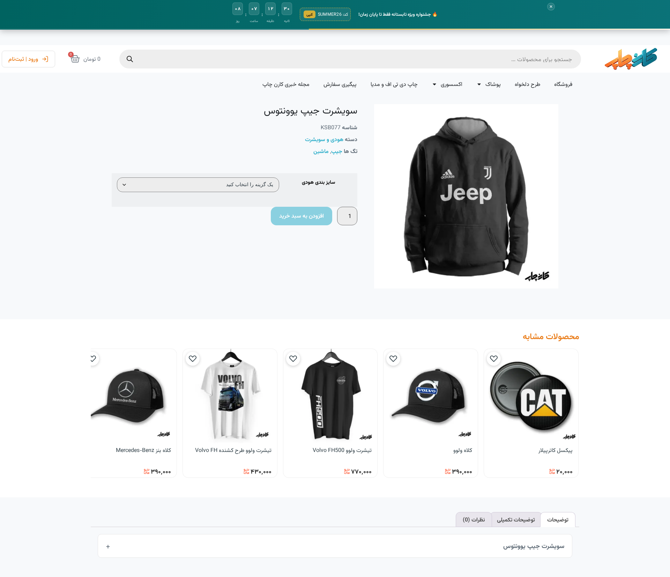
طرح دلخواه (527, 84)
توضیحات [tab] (557, 520)
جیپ (336, 151)
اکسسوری (451, 84)
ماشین (321, 151)
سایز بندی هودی (318, 182)
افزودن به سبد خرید (301, 216)
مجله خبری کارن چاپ (286, 84)
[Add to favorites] (494, 359)
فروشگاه (563, 84)
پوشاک (493, 84)
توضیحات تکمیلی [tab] (516, 520)
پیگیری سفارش (340, 84)
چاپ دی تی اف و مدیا (394, 84)
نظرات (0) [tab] (474, 520)
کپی (309, 14)
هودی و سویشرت (324, 139)
